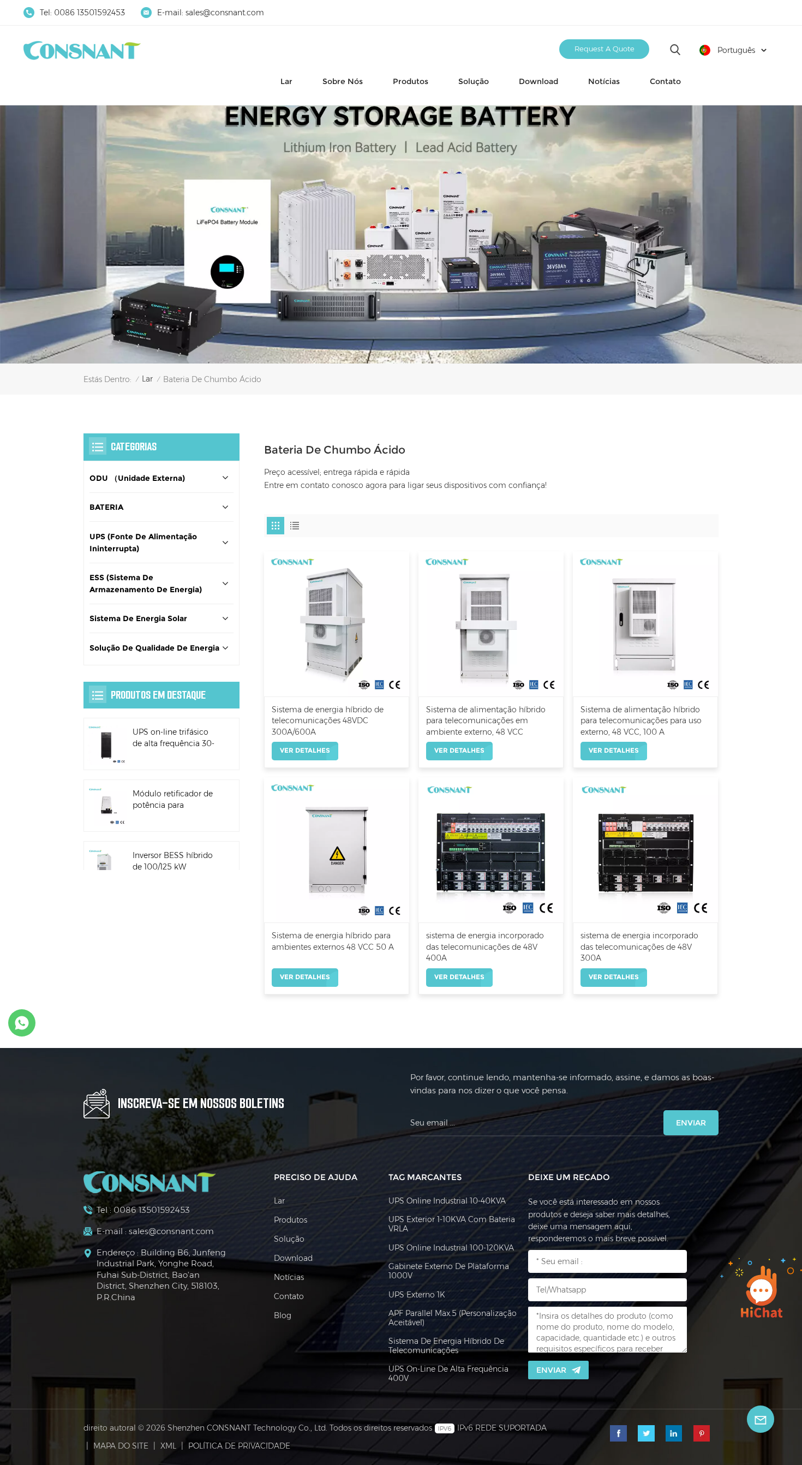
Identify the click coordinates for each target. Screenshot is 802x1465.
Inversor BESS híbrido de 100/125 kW (173, 861)
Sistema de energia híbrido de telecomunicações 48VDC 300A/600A (328, 720)
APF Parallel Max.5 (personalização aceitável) (452, 1318)
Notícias (604, 81)
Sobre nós (342, 81)
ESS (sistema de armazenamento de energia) (145, 583)
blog (282, 1315)
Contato (665, 81)
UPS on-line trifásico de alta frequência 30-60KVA (173, 738)
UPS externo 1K (416, 1295)
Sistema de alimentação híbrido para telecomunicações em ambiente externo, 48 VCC (486, 720)
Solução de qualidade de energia (154, 648)
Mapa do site (120, 1446)
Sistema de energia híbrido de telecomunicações (446, 1346)
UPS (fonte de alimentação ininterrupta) (143, 542)
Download (538, 81)
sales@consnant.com (224, 12)
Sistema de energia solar (138, 619)
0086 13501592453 (89, 12)
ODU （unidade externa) (137, 478)
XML (168, 1446)
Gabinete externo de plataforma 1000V (448, 1271)
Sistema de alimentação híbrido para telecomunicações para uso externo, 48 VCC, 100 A (641, 720)
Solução (473, 81)
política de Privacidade (239, 1446)
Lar (286, 81)
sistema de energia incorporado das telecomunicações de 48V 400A (485, 946)
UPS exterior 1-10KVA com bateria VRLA (451, 1224)
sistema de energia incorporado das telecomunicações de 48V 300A (639, 946)
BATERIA (106, 507)
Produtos (410, 81)
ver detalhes (305, 750)
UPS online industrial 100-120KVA (451, 1248)
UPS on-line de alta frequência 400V (448, 1374)
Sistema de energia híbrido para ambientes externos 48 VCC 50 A (333, 941)
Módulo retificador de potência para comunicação (173, 800)
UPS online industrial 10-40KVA (447, 1201)
